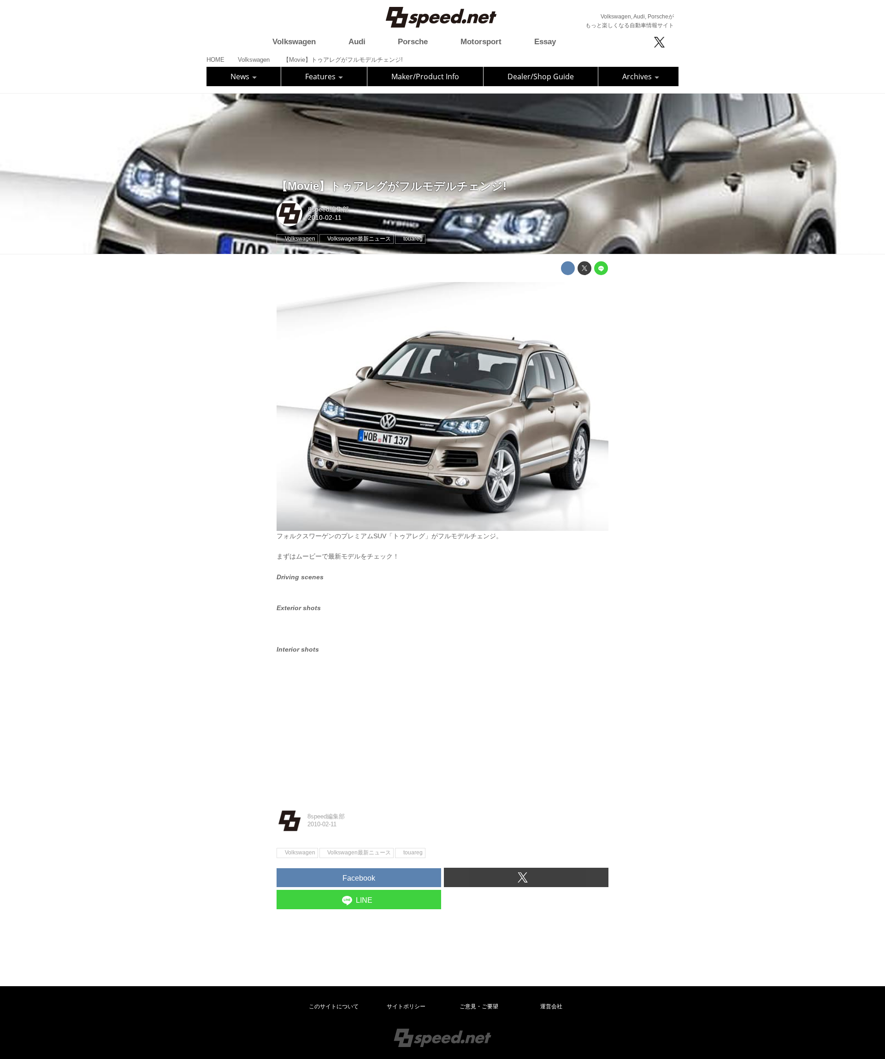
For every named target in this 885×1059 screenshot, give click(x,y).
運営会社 (551, 1006)
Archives (638, 76)
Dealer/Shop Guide (540, 76)
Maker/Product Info (425, 76)
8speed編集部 (328, 209)
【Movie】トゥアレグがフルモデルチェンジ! (392, 186)
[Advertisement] (442, 729)
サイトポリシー (406, 1006)
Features (321, 76)
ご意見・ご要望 (479, 1006)
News (240, 76)
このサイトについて (334, 1006)
